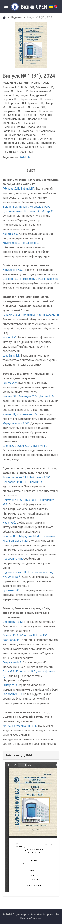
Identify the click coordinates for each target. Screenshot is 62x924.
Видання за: (11, 157)
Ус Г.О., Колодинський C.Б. (20, 725)
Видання (16, 17)
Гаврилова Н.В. (12, 662)
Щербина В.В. (11, 355)
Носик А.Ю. (10, 337)
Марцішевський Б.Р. (16, 423)
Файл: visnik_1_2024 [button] (18, 755)
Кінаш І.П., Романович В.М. (20, 414)
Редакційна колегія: (16, 83)
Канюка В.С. (10, 233)
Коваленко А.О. (13, 269)
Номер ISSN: (11, 152)
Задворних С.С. (12, 694)
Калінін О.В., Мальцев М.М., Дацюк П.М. (29, 396)
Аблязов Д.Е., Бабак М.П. (19, 188)
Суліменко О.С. (12, 590)
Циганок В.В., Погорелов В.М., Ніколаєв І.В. (31, 279)
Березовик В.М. (13, 622)
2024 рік (25, 157)
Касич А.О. (9, 522)
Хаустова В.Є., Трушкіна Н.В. (21, 242)
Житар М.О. (10, 685)
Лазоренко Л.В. (13, 558)
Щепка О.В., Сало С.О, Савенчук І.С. (25, 446)
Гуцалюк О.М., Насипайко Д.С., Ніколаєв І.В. (31, 315)
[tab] (31, 755)
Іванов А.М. (10, 382)
